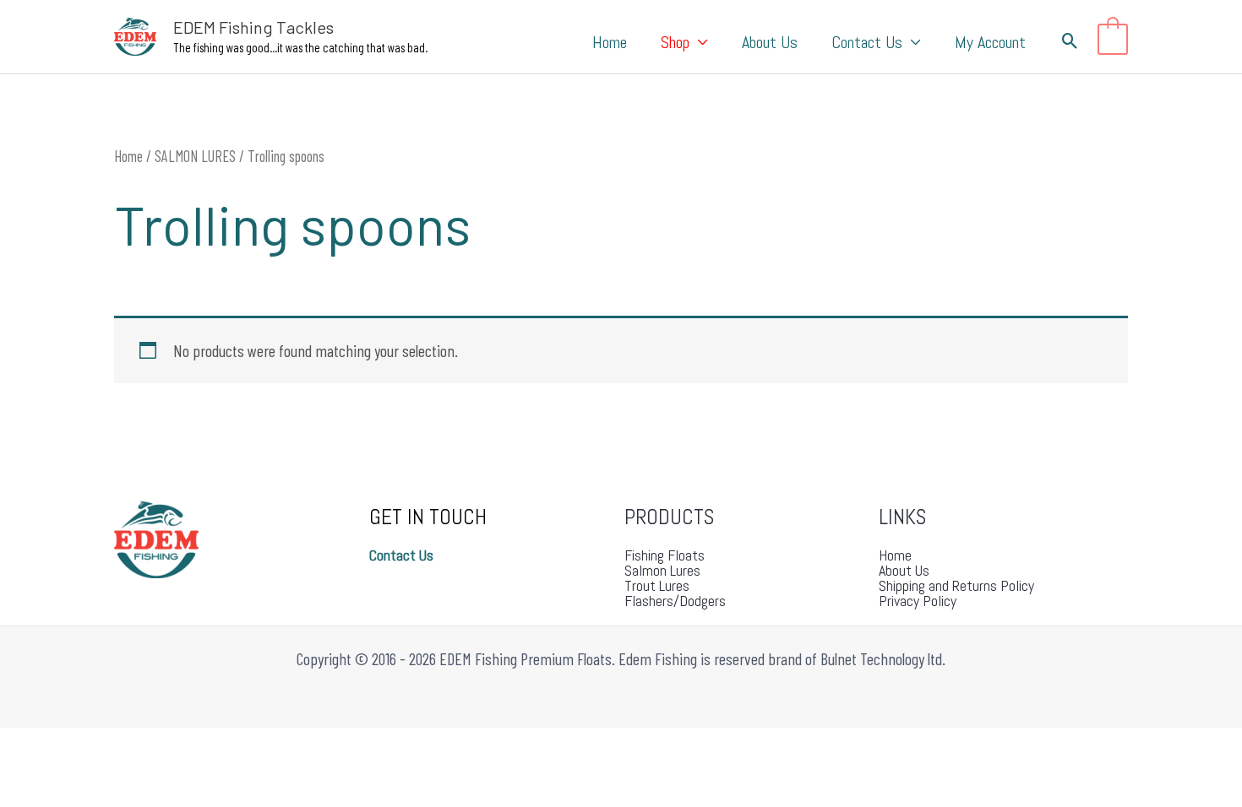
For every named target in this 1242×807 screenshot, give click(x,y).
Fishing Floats (664, 555)
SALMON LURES (195, 156)
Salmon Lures (662, 570)
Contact (392, 555)
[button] (698, 42)
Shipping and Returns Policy (956, 585)
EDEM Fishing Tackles (253, 27)
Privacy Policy (917, 600)
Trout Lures (656, 585)
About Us (904, 570)
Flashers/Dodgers (675, 600)
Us (424, 555)
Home (128, 156)
